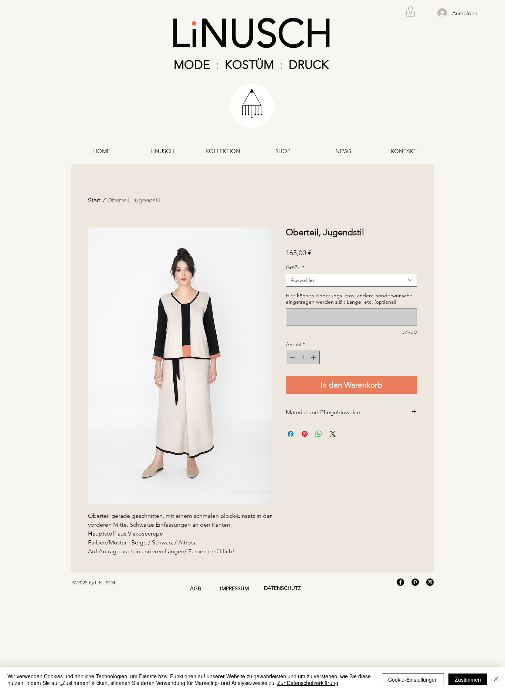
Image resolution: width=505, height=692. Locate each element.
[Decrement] (291, 357)
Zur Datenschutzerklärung (307, 682)
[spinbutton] (302, 357)
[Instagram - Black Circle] (430, 582)
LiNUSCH (251, 33)
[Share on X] (332, 433)
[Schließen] (496, 679)
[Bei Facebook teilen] (290, 433)
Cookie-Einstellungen (413, 679)
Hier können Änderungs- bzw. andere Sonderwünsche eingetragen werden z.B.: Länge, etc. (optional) (349, 299)
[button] (410, 11)
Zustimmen (468, 679)
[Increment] (314, 357)
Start (94, 200)
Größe (295, 267)
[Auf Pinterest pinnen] (304, 433)
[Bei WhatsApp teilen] (318, 433)
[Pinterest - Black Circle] (415, 582)
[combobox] (351, 280)
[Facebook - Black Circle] (400, 582)
